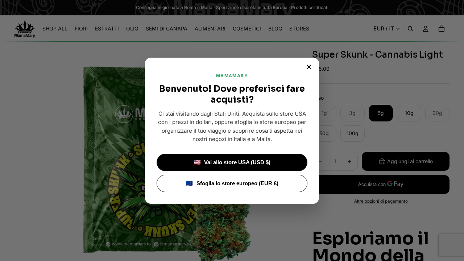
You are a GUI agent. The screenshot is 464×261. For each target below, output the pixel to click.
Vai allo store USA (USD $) (232, 162)
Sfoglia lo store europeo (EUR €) (232, 183)
